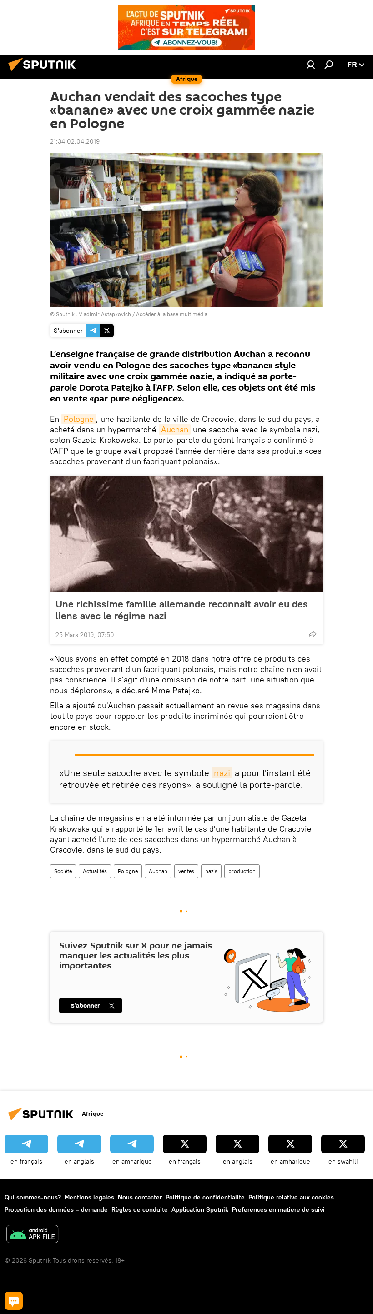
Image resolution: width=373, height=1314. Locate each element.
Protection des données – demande (56, 1209)
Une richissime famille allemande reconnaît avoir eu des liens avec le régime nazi (181, 610)
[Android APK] (32, 1235)
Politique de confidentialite (205, 1197)
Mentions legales (89, 1197)
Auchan (174, 429)
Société (63, 871)
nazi (222, 772)
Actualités (95, 871)
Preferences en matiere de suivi (278, 1209)
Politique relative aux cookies (291, 1197)
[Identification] (311, 64)
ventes (186, 871)
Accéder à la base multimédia (171, 314)
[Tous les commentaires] (14, 1301)
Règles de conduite (139, 1209)
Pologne (79, 419)
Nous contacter (140, 1197)
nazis (211, 871)
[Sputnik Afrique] (45, 72)
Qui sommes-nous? (33, 1197)
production (242, 871)
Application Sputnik (199, 1209)
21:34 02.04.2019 (75, 141)
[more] (312, 634)
